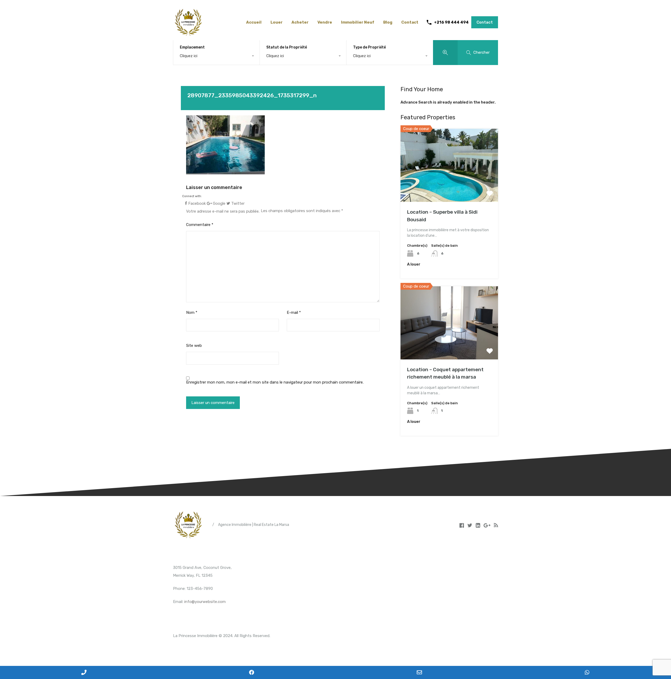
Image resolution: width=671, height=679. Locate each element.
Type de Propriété (369, 47)
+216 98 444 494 (451, 22)
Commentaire (199, 224)
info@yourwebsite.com (205, 601)
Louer (276, 22)
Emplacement (192, 47)
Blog (387, 22)
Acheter (300, 22)
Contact (409, 22)
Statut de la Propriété (286, 47)
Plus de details (449, 187)
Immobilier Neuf (357, 22)
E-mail (294, 312)
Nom (191, 312)
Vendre (324, 22)
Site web (194, 345)
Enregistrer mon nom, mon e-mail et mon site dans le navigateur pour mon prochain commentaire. (275, 382)
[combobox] (216, 56)
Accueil (254, 22)
